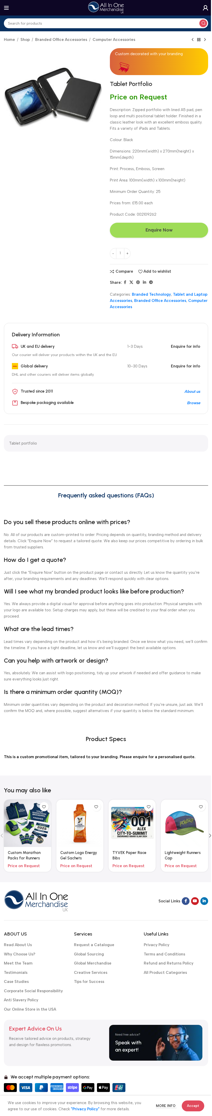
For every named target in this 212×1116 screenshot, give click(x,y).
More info (166, 1106)
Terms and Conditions (164, 954)
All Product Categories (165, 972)
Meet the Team (18, 963)
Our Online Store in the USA (30, 1009)
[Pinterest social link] (138, 282)
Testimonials (15, 972)
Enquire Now (159, 230)
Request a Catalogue (94, 945)
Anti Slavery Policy (21, 1000)
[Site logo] (106, 7)
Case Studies (16, 981)
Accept (193, 1106)
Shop (25, 39)
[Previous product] (193, 40)
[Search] (203, 23)
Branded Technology (151, 294)
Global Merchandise (92, 963)
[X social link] (131, 282)
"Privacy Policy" (85, 1109)
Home (9, 39)
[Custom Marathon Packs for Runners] (27, 823)
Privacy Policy (156, 945)
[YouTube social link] (195, 901)
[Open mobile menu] (6, 8)
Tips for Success (89, 981)
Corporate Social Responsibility (33, 991)
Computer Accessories (114, 39)
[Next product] (205, 40)
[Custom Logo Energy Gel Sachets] (79, 823)
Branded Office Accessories (61, 39)
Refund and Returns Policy (168, 963)
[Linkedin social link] (144, 282)
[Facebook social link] (125, 282)
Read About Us (18, 945)
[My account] (205, 8)
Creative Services (90, 972)
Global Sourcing (89, 954)
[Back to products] (199, 40)
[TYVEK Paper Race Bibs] (132, 823)
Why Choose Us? (19, 954)
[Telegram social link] (151, 282)
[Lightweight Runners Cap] (184, 823)
